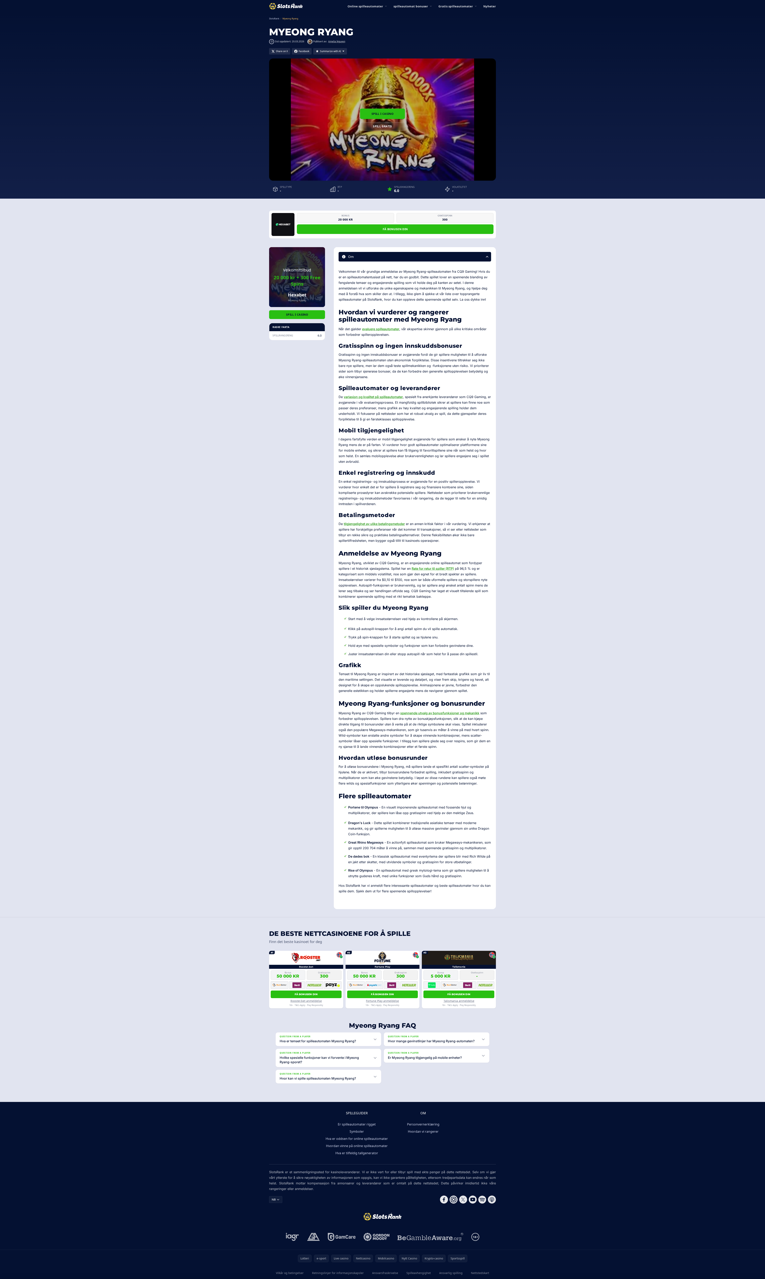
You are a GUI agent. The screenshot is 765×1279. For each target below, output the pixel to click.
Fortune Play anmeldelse (382, 1001)
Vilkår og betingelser (290, 1273)
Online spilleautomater (365, 6)
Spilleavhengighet (418, 1273)
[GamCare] (342, 1237)
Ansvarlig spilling (451, 1273)
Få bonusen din (395, 229)
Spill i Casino (382, 114)
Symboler (357, 1131)
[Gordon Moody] (376, 1237)
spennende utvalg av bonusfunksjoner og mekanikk (439, 713)
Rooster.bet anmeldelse (306, 1001)
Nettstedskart (480, 1273)
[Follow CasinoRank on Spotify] (482, 1200)
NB (274, 1199)
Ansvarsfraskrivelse (385, 1273)
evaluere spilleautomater (380, 329)
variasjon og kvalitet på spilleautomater (373, 397)
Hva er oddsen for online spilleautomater (357, 1138)
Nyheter (489, 6)
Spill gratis (382, 126)
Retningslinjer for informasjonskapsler (338, 1273)
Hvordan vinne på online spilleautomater (357, 1146)
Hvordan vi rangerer (423, 1131)
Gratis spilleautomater (455, 6)
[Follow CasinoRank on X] (463, 1200)
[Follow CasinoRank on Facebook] (444, 1200)
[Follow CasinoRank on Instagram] (454, 1200)
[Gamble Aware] (430, 1237)
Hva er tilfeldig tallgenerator (356, 1153)
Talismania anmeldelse (459, 1001)
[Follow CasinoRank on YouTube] (473, 1200)
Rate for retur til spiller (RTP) (433, 569)
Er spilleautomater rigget (357, 1124)
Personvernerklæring (423, 1124)
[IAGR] (292, 1237)
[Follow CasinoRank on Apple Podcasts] (492, 1200)
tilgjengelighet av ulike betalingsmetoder (374, 524)
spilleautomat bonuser (410, 6)
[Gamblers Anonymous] (313, 1237)
